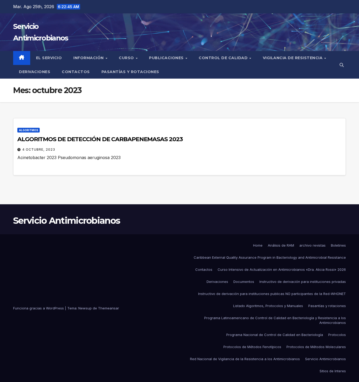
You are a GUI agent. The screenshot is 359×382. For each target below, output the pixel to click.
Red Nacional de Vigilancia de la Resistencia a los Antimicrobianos (245, 359)
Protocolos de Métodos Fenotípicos (252, 347)
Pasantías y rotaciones (130, 71)
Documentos (243, 281)
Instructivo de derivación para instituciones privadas (302, 281)
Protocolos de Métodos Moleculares (316, 347)
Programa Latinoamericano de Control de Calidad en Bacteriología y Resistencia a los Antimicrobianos (275, 320)
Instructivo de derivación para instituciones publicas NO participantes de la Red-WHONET (272, 294)
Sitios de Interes (333, 371)
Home (258, 245)
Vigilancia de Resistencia (293, 57)
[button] (342, 65)
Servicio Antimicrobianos (66, 220)
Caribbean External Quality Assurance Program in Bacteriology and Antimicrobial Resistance (270, 257)
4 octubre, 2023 (38, 149)
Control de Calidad (224, 57)
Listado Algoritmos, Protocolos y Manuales (268, 306)
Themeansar (108, 308)
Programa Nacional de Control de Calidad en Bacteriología (274, 335)
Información (89, 57)
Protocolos (337, 335)
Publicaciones (167, 57)
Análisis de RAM (281, 245)
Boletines (338, 245)
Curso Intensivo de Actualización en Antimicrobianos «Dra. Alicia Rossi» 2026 (282, 269)
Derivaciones (34, 71)
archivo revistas (312, 245)
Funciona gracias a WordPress (39, 308)
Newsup (85, 308)
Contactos (76, 71)
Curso (127, 57)
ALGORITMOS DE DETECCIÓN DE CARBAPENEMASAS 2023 (99, 139)
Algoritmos (28, 130)
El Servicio (49, 57)
